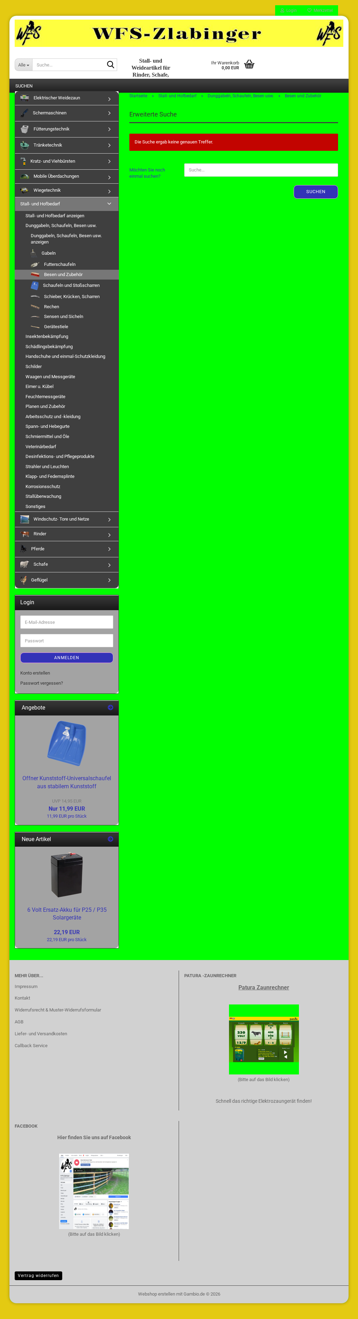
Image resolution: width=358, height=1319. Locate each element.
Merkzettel (322, 10)
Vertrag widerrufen (38, 1275)
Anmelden (66, 657)
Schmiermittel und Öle (47, 436)
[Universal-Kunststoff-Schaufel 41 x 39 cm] (66, 743)
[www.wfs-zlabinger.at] (179, 33)
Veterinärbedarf (41, 446)
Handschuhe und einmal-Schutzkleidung (65, 356)
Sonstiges (35, 506)
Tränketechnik (47, 145)
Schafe (40, 564)
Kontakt (22, 998)
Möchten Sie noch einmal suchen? (147, 173)
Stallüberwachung (43, 496)
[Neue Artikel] (110, 839)
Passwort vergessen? (41, 683)
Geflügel (39, 580)
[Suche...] (110, 65)
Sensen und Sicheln (63, 316)
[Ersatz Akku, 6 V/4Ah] (67, 874)
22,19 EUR (67, 932)
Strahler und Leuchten (47, 466)
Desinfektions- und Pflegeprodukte (60, 456)
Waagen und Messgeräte (50, 376)
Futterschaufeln (59, 264)
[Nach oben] (338, 1308)
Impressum (26, 986)
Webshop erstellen (156, 1294)
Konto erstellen (35, 673)
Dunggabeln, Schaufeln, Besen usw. (61, 225)
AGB (19, 1021)
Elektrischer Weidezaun (56, 97)
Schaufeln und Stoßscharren (71, 285)
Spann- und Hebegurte (48, 426)
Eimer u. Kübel (39, 386)
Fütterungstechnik (51, 129)
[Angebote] (110, 708)
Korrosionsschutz (43, 486)
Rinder (39, 533)
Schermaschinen (49, 112)
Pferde (37, 548)
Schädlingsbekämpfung (49, 346)
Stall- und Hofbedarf (40, 203)
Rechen (51, 306)
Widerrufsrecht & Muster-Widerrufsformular (58, 1010)
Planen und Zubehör (45, 406)
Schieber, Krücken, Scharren (71, 296)
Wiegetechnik (47, 190)
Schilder (34, 366)
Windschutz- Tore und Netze (61, 519)
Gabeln (48, 253)
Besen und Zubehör (63, 274)
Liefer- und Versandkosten (41, 1033)
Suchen (315, 191)
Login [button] (290, 10)
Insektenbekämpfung (47, 336)
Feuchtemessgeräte (45, 396)
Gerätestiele (55, 326)
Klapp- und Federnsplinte (50, 476)
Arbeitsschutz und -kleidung (53, 416)
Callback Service (31, 1045)
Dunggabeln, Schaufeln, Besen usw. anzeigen (66, 239)
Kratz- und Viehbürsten (52, 161)
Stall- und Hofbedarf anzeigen (55, 215)
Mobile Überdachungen (56, 176)
